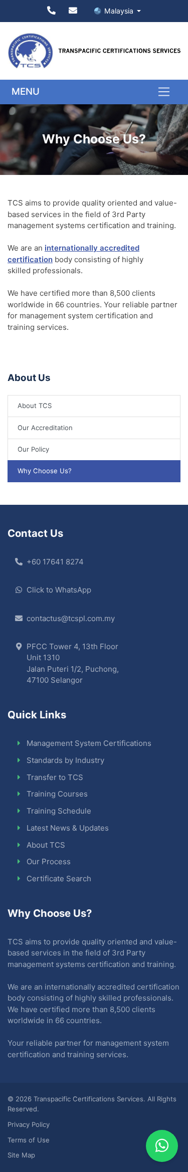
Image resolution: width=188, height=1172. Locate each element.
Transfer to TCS (55, 777)
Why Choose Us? (45, 471)
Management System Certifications (89, 743)
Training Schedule (59, 811)
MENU (26, 91)
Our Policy (33, 449)
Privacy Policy (29, 1124)
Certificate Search (59, 878)
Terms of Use (29, 1140)
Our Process (49, 861)
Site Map (21, 1155)
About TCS (35, 406)
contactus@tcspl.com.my (71, 618)
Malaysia (119, 11)
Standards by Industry (65, 760)
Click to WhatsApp (59, 590)
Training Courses (57, 794)
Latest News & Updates (68, 828)
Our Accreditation (45, 428)
